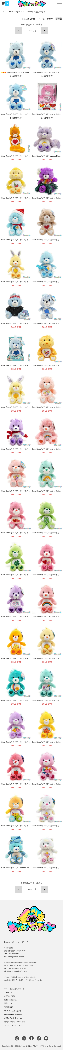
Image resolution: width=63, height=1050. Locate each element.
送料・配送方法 (10, 999)
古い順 (42, 18)
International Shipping (13, 1014)
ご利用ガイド (9, 992)
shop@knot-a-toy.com (16, 956)
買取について (9, 1003)
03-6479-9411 (14, 953)
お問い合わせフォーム (13, 1018)
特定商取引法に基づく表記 (14, 1021)
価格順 (50, 18)
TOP (2, 11)
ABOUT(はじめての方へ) (14, 988)
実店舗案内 (8, 1007)
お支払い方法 (9, 996)
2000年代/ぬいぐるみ (37, 11)
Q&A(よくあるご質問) (12, 1010)
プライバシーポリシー (13, 1025)
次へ (44, 30)
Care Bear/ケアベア (16, 11)
